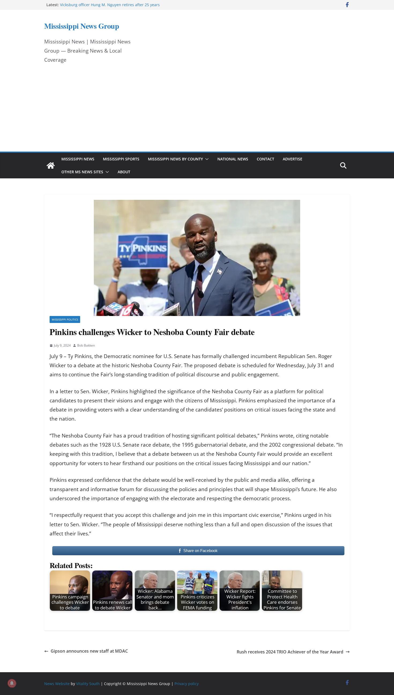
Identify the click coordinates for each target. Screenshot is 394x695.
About (124, 171)
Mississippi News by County (175, 158)
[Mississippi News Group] (50, 165)
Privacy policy (186, 683)
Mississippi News (77, 158)
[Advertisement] (197, 111)
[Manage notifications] (12, 683)
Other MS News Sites (82, 171)
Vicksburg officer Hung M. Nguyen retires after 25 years (110, 4)
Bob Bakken (86, 345)
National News (232, 158)
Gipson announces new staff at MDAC (90, 651)
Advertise (292, 158)
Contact (265, 158)
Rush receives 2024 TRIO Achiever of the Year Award (290, 652)
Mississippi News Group (81, 25)
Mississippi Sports (121, 158)
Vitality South (88, 683)
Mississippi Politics (65, 319)
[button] (206, 159)
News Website (57, 683)
